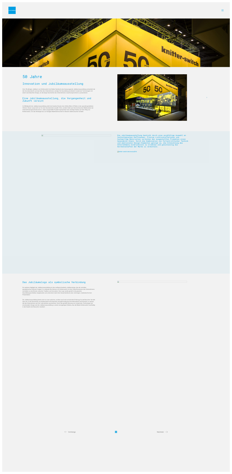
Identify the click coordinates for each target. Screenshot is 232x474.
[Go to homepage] (12, 10)
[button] (222, 10)
